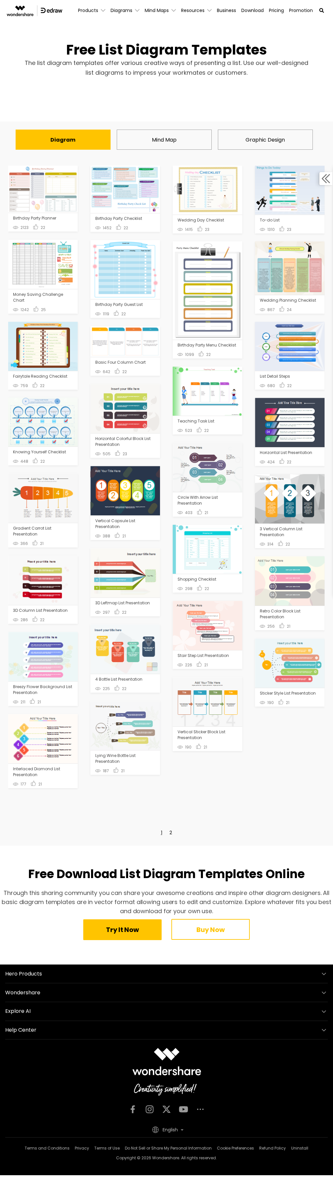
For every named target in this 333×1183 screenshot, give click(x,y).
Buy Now (210, 929)
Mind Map (164, 140)
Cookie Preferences (235, 1148)
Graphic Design (265, 140)
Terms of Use (107, 1148)
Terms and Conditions (47, 1148)
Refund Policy (272, 1148)
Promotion (301, 10)
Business (226, 10)
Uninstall (299, 1148)
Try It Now (122, 929)
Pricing (276, 10)
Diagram (62, 140)
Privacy (82, 1148)
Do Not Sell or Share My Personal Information (168, 1148)
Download (252, 10)
